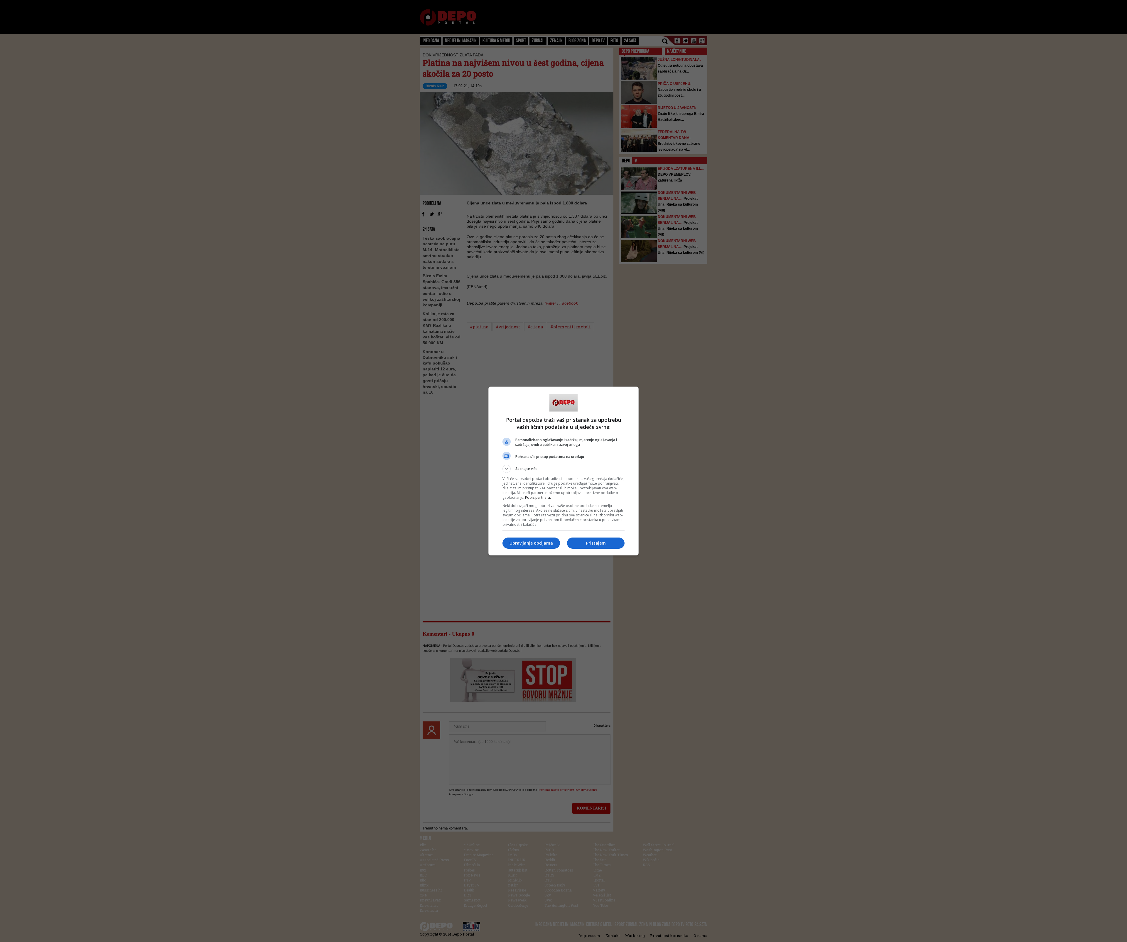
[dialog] (563, 471)
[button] (563, 469)
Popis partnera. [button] (538, 497)
